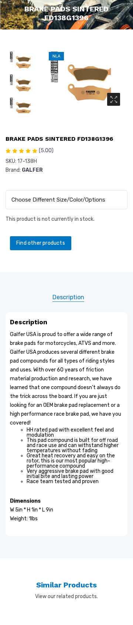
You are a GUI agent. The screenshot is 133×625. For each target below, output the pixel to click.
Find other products (40, 243)
